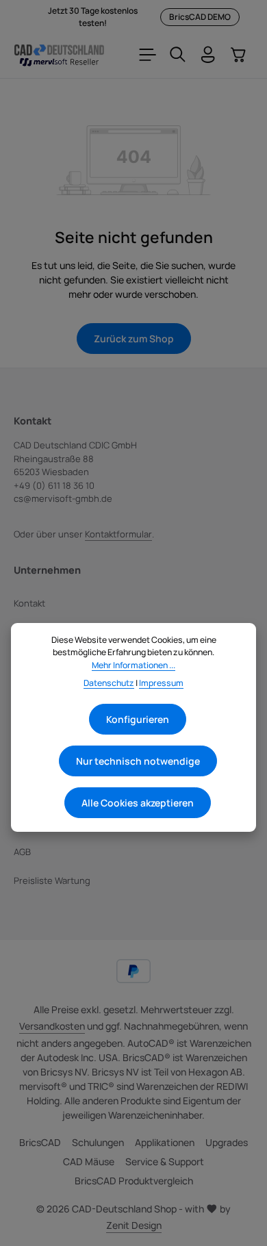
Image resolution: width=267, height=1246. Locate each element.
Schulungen (98, 1142)
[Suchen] (178, 54)
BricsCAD (40, 1142)
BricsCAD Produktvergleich (134, 1180)
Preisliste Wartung (52, 880)
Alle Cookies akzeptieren (137, 802)
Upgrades (226, 1142)
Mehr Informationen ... (133, 665)
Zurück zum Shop (134, 338)
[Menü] (148, 54)
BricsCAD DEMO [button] (200, 17)
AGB (22, 852)
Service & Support (164, 1161)
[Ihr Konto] (208, 54)
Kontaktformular (118, 534)
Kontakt (29, 603)
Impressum (161, 683)
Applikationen (164, 1142)
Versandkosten (52, 1025)
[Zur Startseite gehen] (59, 54)
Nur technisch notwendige (138, 760)
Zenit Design (134, 1225)
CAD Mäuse (88, 1161)
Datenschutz (109, 683)
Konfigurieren (137, 719)
